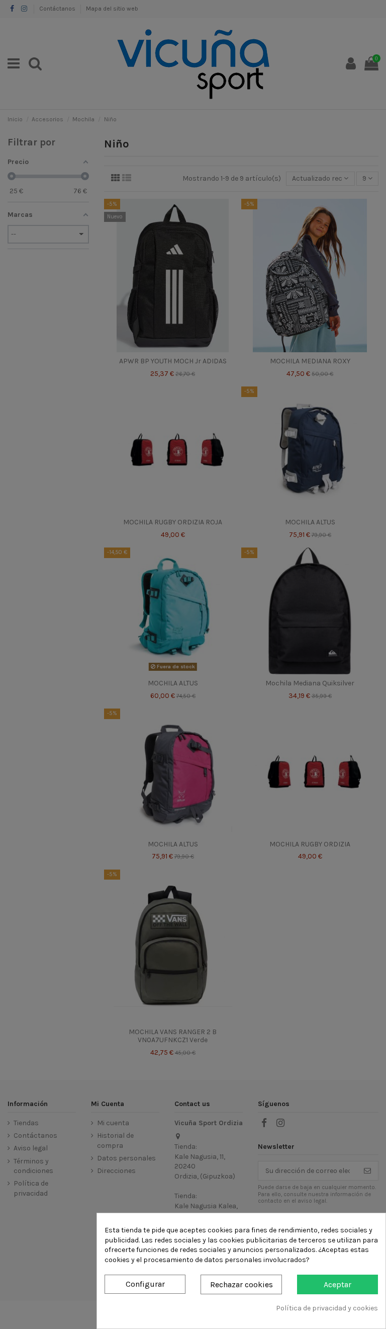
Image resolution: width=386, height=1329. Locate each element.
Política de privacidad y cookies (327, 1308)
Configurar (145, 1284)
